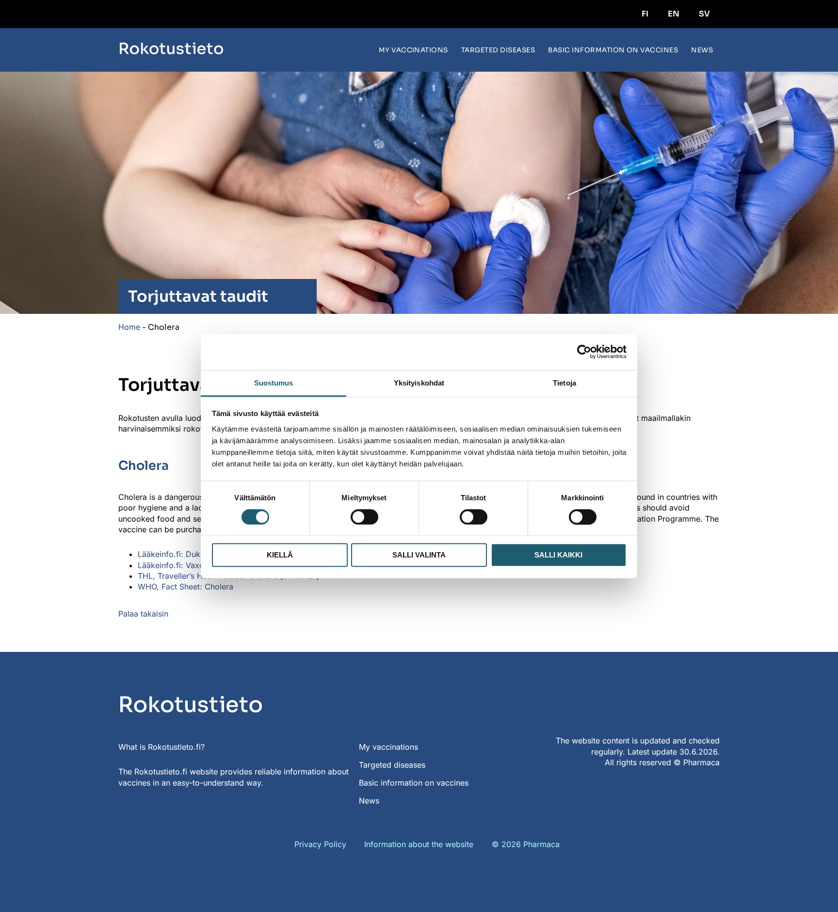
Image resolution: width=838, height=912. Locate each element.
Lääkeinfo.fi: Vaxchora (179, 565)
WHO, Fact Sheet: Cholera (185, 586)
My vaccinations (413, 50)
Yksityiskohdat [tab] (419, 383)
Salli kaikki (558, 555)
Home (129, 327)
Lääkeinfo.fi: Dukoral (176, 554)
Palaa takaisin (143, 613)
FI (645, 14)
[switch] (364, 517)
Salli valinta (419, 555)
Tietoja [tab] (564, 383)
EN (673, 14)
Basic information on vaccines (613, 50)
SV (704, 14)
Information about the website (418, 844)
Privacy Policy (320, 844)
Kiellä (280, 555)
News (702, 50)
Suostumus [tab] (273, 383)
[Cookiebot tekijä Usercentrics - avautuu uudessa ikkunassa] (584, 351)
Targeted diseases (498, 50)
